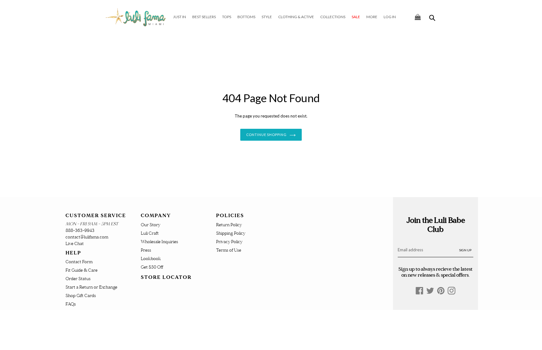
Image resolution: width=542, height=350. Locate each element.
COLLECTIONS (332, 16)
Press (146, 250)
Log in (390, 16)
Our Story (150, 224)
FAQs (71, 304)
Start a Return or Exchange (91, 287)
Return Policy (229, 224)
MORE (371, 16)
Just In (179, 16)
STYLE (267, 16)
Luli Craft (150, 233)
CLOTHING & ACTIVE (296, 16)
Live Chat (75, 243)
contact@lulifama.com (87, 237)
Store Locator (166, 277)
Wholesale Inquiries (159, 241)
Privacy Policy (229, 241)
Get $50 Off (152, 267)
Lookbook (151, 258)
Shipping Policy (230, 233)
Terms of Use (228, 250)
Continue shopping (266, 135)
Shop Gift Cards (81, 295)
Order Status (78, 278)
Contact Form (79, 261)
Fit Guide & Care (82, 270)
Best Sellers (204, 16)
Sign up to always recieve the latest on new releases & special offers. (435, 272)
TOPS (226, 16)
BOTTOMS (246, 16)
